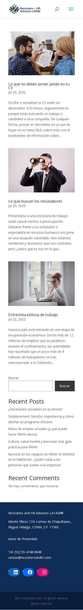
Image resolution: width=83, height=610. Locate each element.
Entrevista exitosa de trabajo (33, 314)
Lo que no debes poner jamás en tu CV (38, 85)
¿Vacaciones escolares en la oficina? (35, 409)
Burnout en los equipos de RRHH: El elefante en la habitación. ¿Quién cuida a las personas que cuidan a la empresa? (41, 459)
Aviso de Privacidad (22, 539)
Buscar (13, 378)
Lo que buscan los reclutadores (35, 201)
